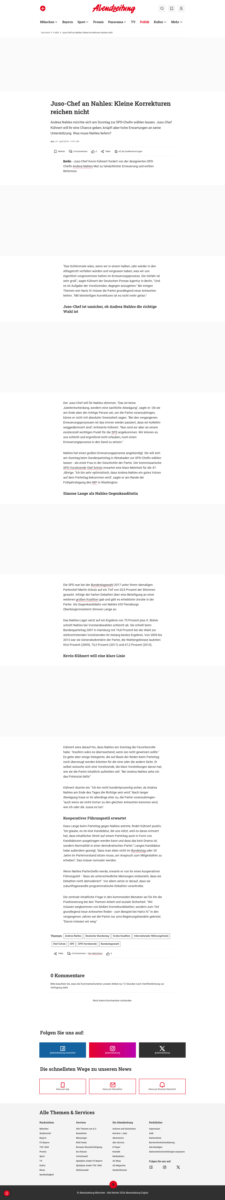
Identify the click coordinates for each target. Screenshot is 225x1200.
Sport (81, 22)
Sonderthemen (119, 1170)
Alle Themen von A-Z (86, 1129)
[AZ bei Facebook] (151, 1167)
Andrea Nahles (83, 166)
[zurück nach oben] (113, 1186)
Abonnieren (118, 1138)
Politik (144, 22)
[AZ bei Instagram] (165, 1167)
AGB (151, 1133)
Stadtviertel (45, 1133)
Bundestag (138, 850)
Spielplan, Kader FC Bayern (89, 1161)
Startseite (45, 32)
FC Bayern (44, 1142)
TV (133, 22)
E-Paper (116, 1147)
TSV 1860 (44, 1147)
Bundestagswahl (102, 585)
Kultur (158, 22)
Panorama (115, 22)
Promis (98, 22)
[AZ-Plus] (42, 8)
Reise (42, 1170)
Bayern (67, 22)
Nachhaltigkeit (46, 1174)
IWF (94, 482)
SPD (114, 432)
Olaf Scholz (95, 468)
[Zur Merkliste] (171, 8)
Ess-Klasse (81, 1151)
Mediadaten (118, 1156)
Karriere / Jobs (119, 1133)
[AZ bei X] (178, 1167)
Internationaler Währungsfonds (151, 935)
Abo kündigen (155, 1147)
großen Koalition (87, 599)
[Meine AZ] (181, 8)
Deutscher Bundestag (97, 935)
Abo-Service (118, 1142)
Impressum (154, 1129)
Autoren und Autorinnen (124, 1129)
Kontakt (116, 1151)
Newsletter (81, 1133)
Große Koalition (121, 935)
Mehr (175, 22)
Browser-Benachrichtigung (89, 1147)
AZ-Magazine (119, 1165)
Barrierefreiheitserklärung (162, 1142)
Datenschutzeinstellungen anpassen (167, 1151)
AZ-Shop (116, 1161)
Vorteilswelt (82, 1156)
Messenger (81, 1138)
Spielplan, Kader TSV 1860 (89, 1165)
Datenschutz (155, 1138)
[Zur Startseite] (114, 13)
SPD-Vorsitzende (74, 468)
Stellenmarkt (82, 1170)
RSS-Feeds (81, 1142)
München (47, 22)
